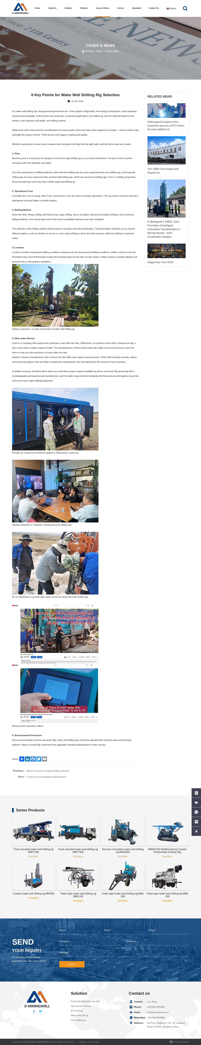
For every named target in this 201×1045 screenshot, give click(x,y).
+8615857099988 (156, 1007)
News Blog (112, 51)
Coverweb (94, 1042)
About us (52, 8)
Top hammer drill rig (81, 1006)
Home (37, 8)
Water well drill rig (79, 1015)
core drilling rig (78, 1020)
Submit (71, 964)
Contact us (154, 8)
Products (84, 8)
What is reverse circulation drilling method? (48, 771)
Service (120, 8)
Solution (68, 8)
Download (136, 8)
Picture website (181, 1042)
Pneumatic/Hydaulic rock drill (85, 1001)
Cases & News (102, 8)
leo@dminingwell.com (158, 1012)
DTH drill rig (77, 1010)
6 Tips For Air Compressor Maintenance (46, 777)
